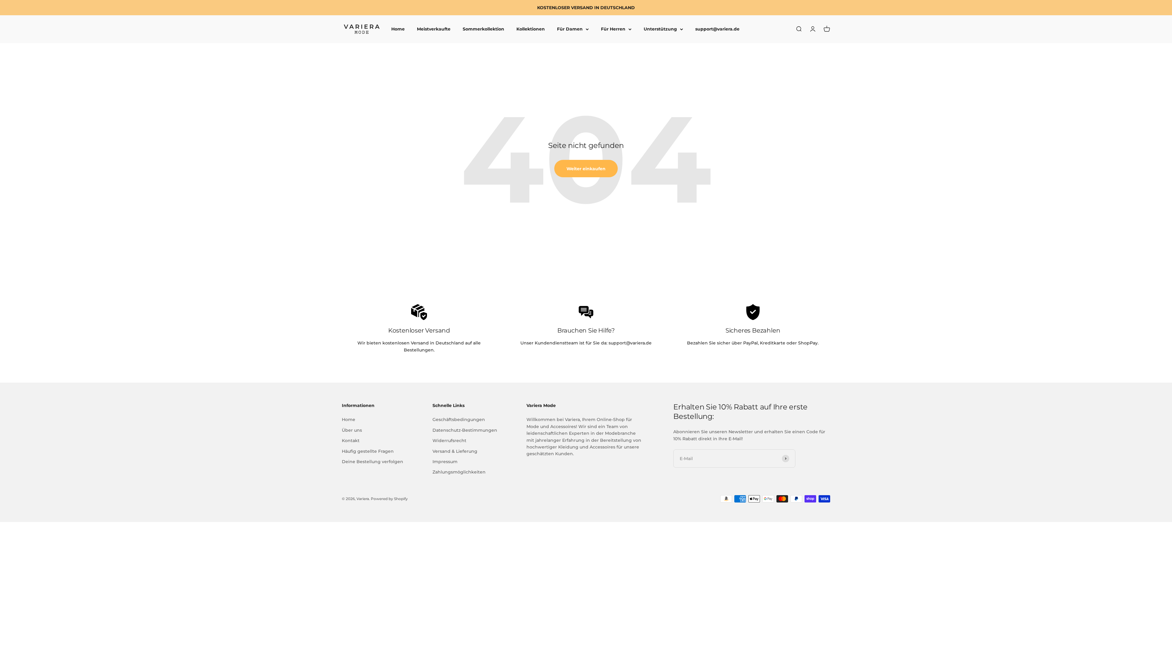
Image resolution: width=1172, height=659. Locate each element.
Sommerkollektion (483, 29)
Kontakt (351, 440)
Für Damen (570, 29)
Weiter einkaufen (586, 168)
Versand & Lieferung (454, 451)
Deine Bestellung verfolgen (372, 461)
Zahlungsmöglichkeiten (459, 472)
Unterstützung (660, 29)
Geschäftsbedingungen (458, 419)
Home (398, 29)
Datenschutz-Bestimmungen (464, 430)
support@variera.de (717, 29)
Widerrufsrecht (449, 440)
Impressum (445, 461)
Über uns (352, 430)
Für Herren (613, 29)
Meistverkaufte (433, 29)
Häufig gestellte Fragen (368, 451)
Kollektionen (530, 29)
